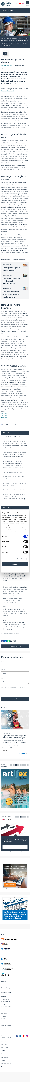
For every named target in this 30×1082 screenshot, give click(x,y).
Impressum (4, 1044)
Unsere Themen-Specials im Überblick (15, 852)
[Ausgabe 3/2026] (15, 788)
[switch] (25, 541)
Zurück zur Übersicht (15, 646)
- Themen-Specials (12, 65)
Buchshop (3, 1067)
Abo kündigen (4, 1047)
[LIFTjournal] (15, 959)
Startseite (3, 1041)
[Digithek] (15, 975)
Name (3, 661)
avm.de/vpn (4, 415)
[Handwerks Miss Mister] (15, 949)
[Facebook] (14, 3)
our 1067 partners (12, 515)
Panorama (4, 1014)
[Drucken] (11, 641)
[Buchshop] (15, 964)
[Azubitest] (15, 954)
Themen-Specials (6, 1026)
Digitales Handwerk (7, 10)
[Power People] (15, 944)
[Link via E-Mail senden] (14, 641)
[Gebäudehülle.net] (15, 939)
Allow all (15, 564)
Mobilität (3, 996)
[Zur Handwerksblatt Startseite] (6, 3)
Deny (15, 569)
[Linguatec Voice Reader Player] (5, 53)
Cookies (3, 1060)
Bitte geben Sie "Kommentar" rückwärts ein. (13, 687)
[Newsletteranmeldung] (15, 876)
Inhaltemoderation (6, 1063)
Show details (21, 559)
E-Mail (3, 670)
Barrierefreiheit (5, 1057)
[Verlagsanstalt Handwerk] (15, 969)
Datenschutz (4, 1054)
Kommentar (4, 678)
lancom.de (4, 413)
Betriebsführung (5, 988)
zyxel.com (4, 418)
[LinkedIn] (17, 3)
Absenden (15, 699)
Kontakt (3, 1050)
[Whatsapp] (8, 641)
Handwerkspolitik (6, 992)
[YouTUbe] (20, 3)
